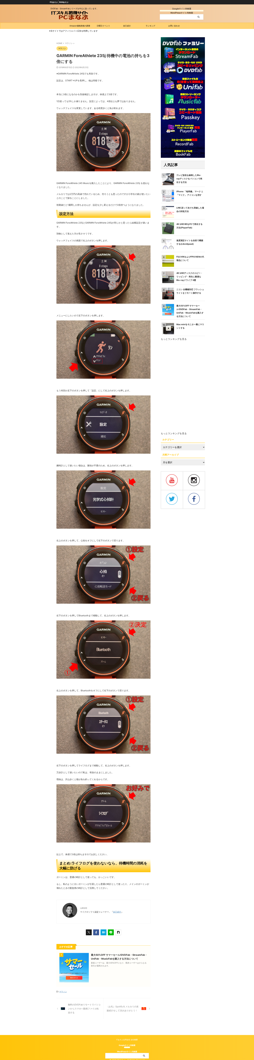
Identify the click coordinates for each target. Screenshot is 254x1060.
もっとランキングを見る (174, 339)
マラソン (63, 991)
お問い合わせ (174, 26)
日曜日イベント (103, 26)
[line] (111, 932)
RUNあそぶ (63, 2)
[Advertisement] (183, 386)
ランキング (150, 26)
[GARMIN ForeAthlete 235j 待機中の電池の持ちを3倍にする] (103, 932)
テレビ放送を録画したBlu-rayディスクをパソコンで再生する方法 (189, 178)
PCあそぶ (54, 2)
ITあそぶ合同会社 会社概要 (127, 1040)
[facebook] (96, 932)
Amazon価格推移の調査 (80, 26)
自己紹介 (127, 26)
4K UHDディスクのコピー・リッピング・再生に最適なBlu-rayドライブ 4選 (189, 276)
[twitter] (89, 932)
